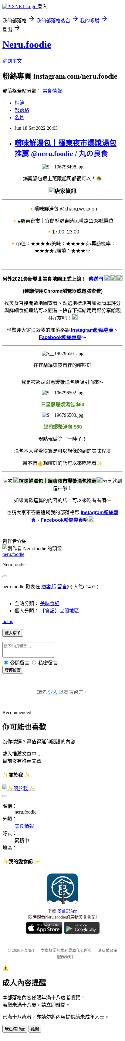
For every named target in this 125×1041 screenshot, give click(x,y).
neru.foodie (13, 554)
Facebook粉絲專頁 (60, 337)
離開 (35, 1029)
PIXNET (28, 950)
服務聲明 (65, 957)
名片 (19, 117)
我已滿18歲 (15, 1029)
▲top (7, 621)
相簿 (19, 103)
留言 (62, 586)
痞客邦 (48, 586)
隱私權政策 (107, 950)
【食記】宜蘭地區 (59, 610)
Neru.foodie (26, 44)
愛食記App (67, 911)
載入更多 (13, 633)
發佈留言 (13, 670)
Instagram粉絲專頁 (92, 330)
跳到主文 (12, 61)
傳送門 (96, 279)
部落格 (22, 110)
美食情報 (52, 90)
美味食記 (49, 603)
